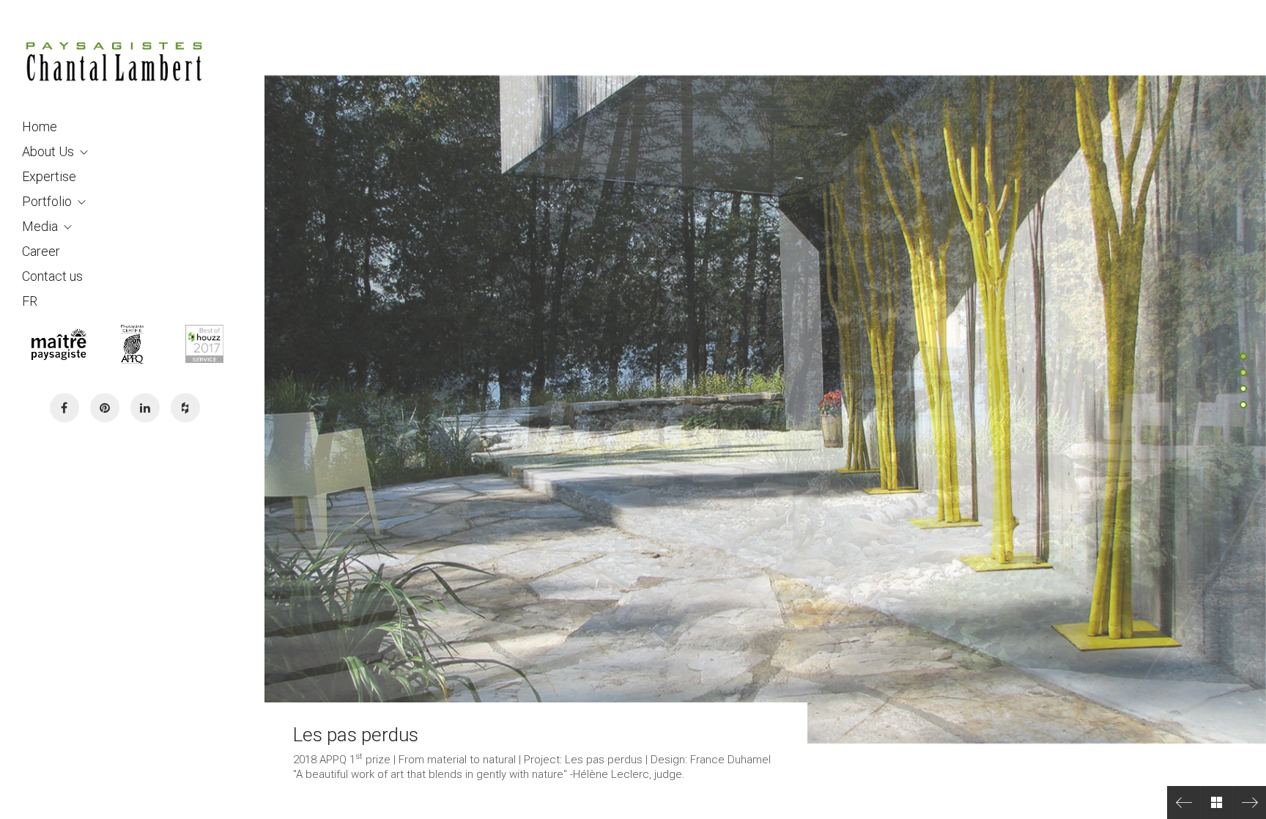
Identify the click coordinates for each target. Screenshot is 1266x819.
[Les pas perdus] (1183, 802)
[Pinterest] (104, 407)
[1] (1243, 356)
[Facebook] (64, 407)
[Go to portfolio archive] (1216, 802)
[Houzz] (185, 407)
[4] (1243, 405)
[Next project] (1249, 802)
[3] (1243, 389)
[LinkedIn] (145, 407)
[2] (1243, 372)
